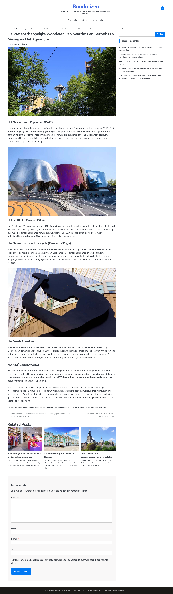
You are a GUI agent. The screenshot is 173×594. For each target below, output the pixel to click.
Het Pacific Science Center (79, 407)
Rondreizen (86, 6)
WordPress (123, 590)
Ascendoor (105, 590)
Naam (14, 528)
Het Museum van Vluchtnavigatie (28, 407)
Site (13, 549)
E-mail (15, 538)
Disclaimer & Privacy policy (78, 590)
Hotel (83, 20)
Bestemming (73, 20)
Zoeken (122, 29)
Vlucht (102, 20)
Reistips (93, 20)
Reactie (15, 497)
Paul (26, 44)
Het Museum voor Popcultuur (54, 407)
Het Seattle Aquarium (100, 407)
